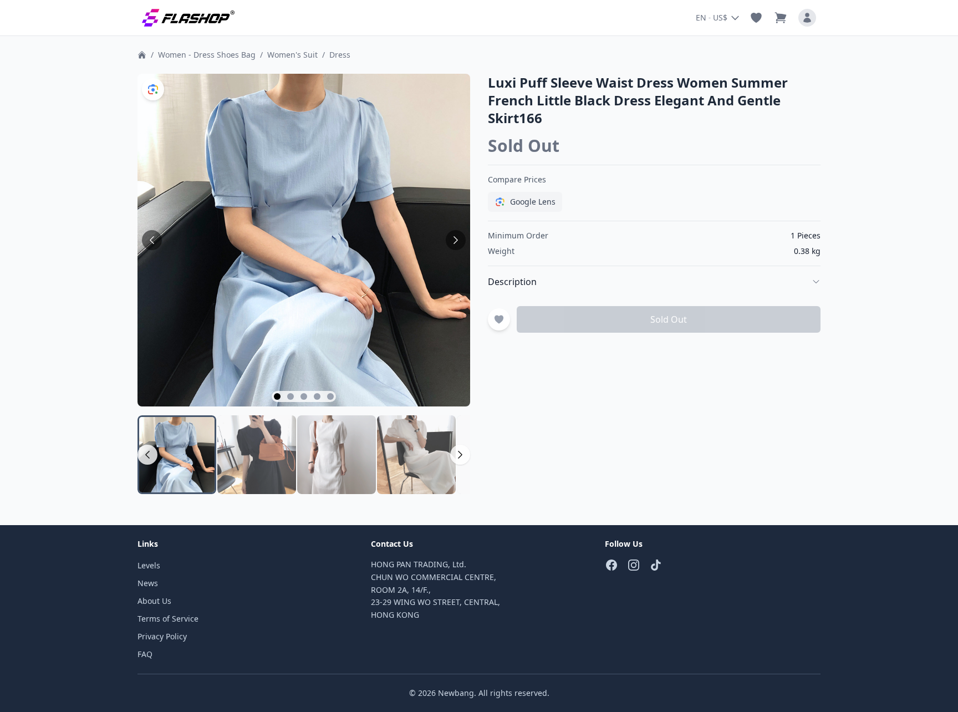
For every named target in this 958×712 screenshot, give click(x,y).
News (147, 583)
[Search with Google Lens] (153, 89)
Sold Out (668, 319)
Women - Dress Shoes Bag (207, 54)
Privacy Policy (162, 636)
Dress (339, 54)
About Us (154, 601)
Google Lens (533, 201)
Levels (148, 565)
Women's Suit (292, 54)
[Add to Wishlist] (499, 319)
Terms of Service (167, 618)
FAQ (144, 654)
